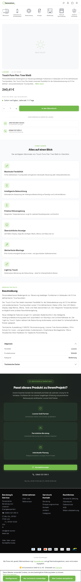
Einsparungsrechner (51, 504)
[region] (40, 46)
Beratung (46, 501)
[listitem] (5, 13)
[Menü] (77, 3)
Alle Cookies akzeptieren (62, 578)
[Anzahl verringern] (4, 108)
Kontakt (46, 507)
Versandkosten (39, 561)
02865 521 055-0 (11, 513)
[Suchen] (63, 3)
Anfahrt (46, 510)
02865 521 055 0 (42, 474)
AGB (64, 507)
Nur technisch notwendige (35, 578)
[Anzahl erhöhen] (16, 108)
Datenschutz (68, 504)
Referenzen (27, 501)
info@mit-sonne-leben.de (9, 532)
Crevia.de (58, 568)
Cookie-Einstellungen (40, 557)
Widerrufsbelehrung (71, 510)
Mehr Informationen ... (10, 574)
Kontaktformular (42, 467)
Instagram (47, 513)
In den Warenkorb (49, 108)
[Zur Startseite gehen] (31, 3)
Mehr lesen (39, 84)
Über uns (26, 499)
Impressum (67, 501)
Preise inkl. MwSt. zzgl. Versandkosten (14, 97)
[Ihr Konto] (68, 3)
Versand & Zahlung (70, 499)
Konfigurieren (11, 578)
